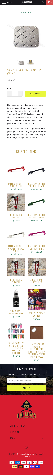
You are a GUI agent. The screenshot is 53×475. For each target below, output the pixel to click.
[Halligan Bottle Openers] (26, 2)
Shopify (27, 457)
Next (32, 12)
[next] (43, 36)
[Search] (42, 2)
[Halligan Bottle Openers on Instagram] (26, 447)
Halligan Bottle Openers (24, 454)
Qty (9, 89)
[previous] (9, 36)
